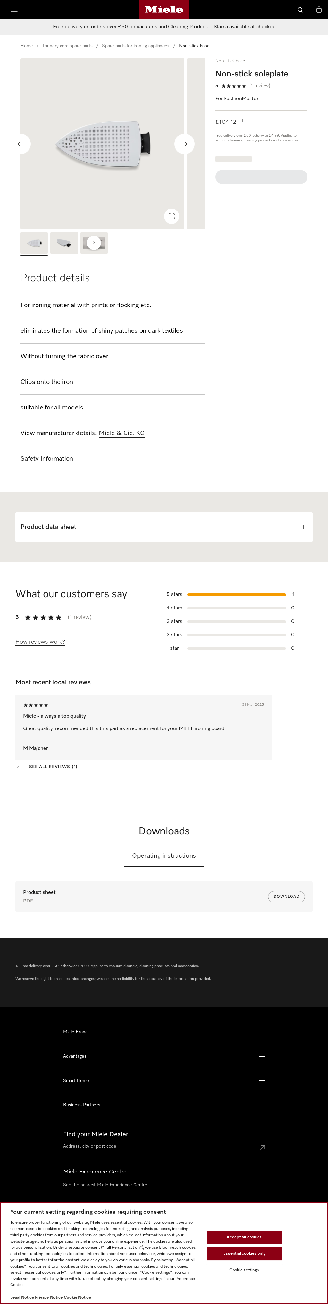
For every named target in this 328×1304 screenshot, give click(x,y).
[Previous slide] (20, 144)
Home (26, 46)
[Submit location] (262, 1147)
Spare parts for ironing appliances (135, 46)
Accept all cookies (244, 1237)
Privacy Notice (49, 1297)
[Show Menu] (14, 9)
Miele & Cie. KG (122, 433)
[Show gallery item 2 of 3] (64, 244)
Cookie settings (244, 1270)
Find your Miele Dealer (95, 1134)
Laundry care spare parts (68, 46)
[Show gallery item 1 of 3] (34, 244)
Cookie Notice (77, 1297)
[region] (112, 143)
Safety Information (46, 459)
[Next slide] (184, 144)
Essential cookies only (244, 1254)
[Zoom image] (171, 216)
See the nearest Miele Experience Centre (105, 1185)
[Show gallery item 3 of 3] (94, 244)
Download (286, 897)
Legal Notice (22, 1297)
